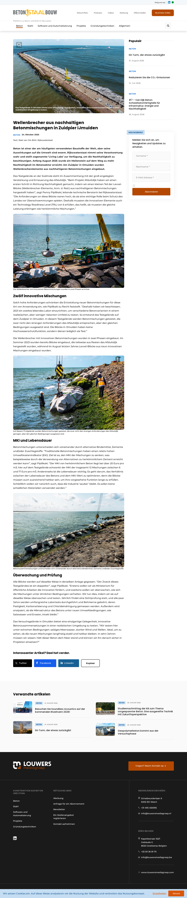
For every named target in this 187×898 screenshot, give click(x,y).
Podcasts (98, 13)
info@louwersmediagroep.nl (156, 813)
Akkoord (176, 893)
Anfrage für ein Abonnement (68, 803)
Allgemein (124, 25)
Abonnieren (151, 191)
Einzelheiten (159, 893)
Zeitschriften (82, 13)
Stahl (30, 25)
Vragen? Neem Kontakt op (149, 765)
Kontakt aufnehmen (64, 824)
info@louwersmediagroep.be (156, 857)
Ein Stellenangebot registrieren (63, 817)
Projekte (81, 25)
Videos (111, 13)
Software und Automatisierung (55, 25)
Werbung (124, 13)
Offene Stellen (140, 13)
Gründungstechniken (102, 25)
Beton (19, 25)
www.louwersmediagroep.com (157, 872)
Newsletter (59, 809)
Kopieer (90, 663)
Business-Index (162, 13)
